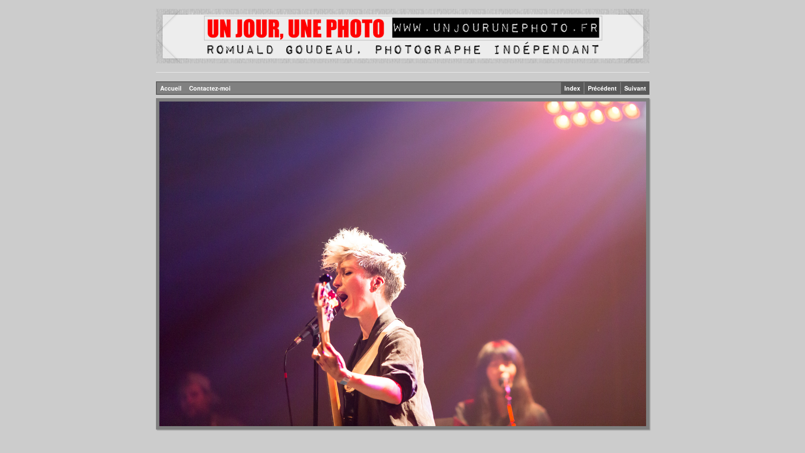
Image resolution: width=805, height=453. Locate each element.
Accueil (171, 88)
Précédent (602, 88)
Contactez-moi (210, 88)
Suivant (635, 88)
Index (572, 88)
